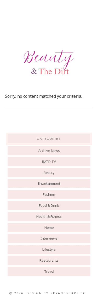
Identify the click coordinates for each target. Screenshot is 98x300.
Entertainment (49, 183)
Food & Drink (49, 205)
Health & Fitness (49, 216)
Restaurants (49, 260)
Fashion (49, 194)
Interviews (49, 238)
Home (49, 227)
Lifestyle (49, 249)
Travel (49, 271)
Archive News (49, 150)
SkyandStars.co (68, 293)
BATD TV (49, 161)
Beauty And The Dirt (49, 62)
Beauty (49, 172)
